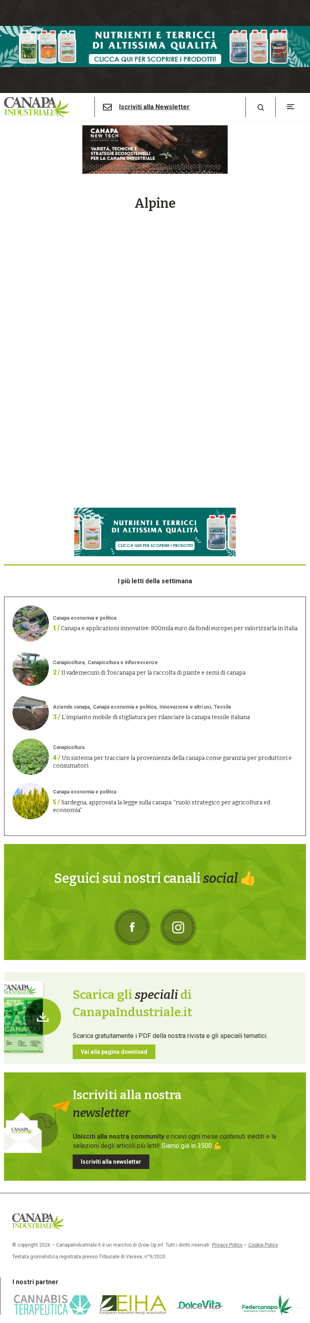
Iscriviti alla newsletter (111, 1161)
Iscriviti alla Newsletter (154, 107)
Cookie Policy (263, 1245)
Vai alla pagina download (114, 1052)
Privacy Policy (227, 1245)
